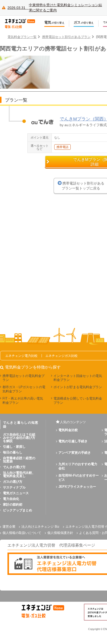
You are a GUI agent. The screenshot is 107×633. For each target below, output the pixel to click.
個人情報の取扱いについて (21, 533)
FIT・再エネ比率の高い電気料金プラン (22, 401)
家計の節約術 (12, 504)
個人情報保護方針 (60, 533)
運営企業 (8, 526)
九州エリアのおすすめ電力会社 (77, 466)
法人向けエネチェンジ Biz (40, 526)
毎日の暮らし (12, 452)
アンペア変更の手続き (74, 452)
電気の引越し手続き (73, 441)
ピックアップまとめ (17, 510)
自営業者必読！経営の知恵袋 (19, 459)
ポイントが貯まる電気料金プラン (78, 387)
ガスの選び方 (12, 482)
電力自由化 (11, 499)
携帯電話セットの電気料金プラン (23, 378)
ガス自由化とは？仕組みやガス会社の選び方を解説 (19, 438)
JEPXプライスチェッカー (77, 486)
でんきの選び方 (14, 467)
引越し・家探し (14, 446)
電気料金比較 (68, 430)
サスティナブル (14, 487)
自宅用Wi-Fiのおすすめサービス (78, 478)
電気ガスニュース (16, 493)
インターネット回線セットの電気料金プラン (78, 378)
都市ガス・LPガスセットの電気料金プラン (23, 389)
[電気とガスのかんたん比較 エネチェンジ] (22, 23)
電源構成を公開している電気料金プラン (78, 401)
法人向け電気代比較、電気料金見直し (19, 474)
